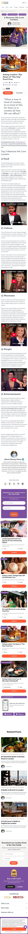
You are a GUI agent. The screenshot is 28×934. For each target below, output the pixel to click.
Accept (14, 929)
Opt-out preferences (9, 931)
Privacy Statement (18, 931)
